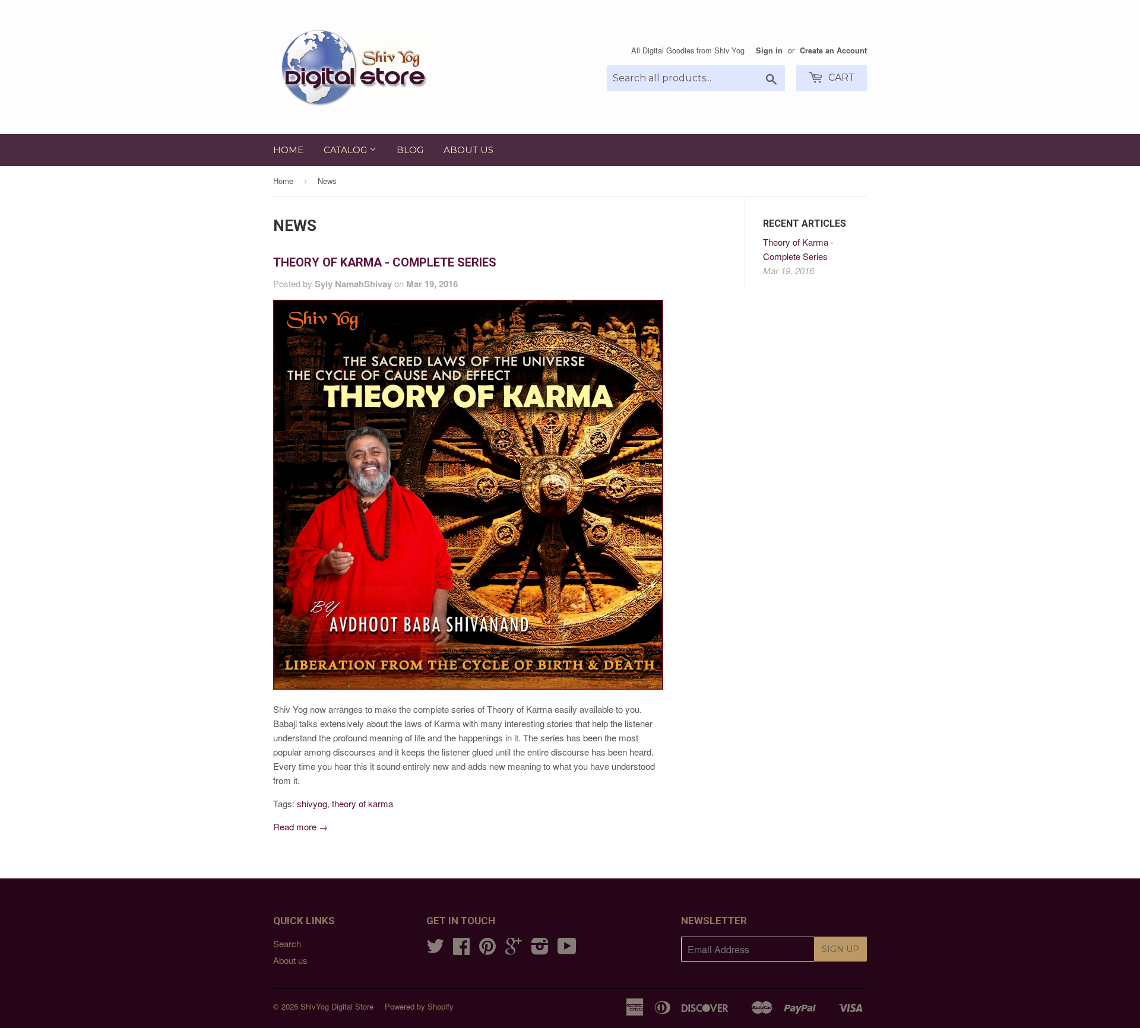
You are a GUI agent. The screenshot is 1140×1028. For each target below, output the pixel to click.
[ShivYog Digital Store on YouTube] (567, 949)
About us (468, 150)
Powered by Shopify (419, 1006)
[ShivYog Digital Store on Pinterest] (487, 949)
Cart (840, 77)
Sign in (769, 50)
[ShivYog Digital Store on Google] (513, 949)
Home (288, 150)
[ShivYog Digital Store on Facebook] (461, 949)
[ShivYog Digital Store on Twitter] (435, 949)
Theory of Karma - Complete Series (384, 262)
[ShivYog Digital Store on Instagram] (540, 949)
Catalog (346, 150)
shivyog (312, 803)
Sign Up (840, 949)
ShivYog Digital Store (336, 1006)
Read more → (300, 826)
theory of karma (362, 803)
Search (287, 943)
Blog (410, 150)
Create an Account (833, 50)
